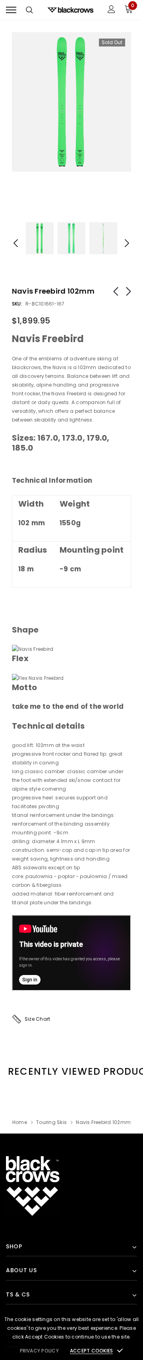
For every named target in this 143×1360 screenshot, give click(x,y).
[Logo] (70, 9)
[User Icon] (111, 10)
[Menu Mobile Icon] (11, 10)
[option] (71, 102)
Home (19, 1122)
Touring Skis (51, 1122)
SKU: (17, 303)
